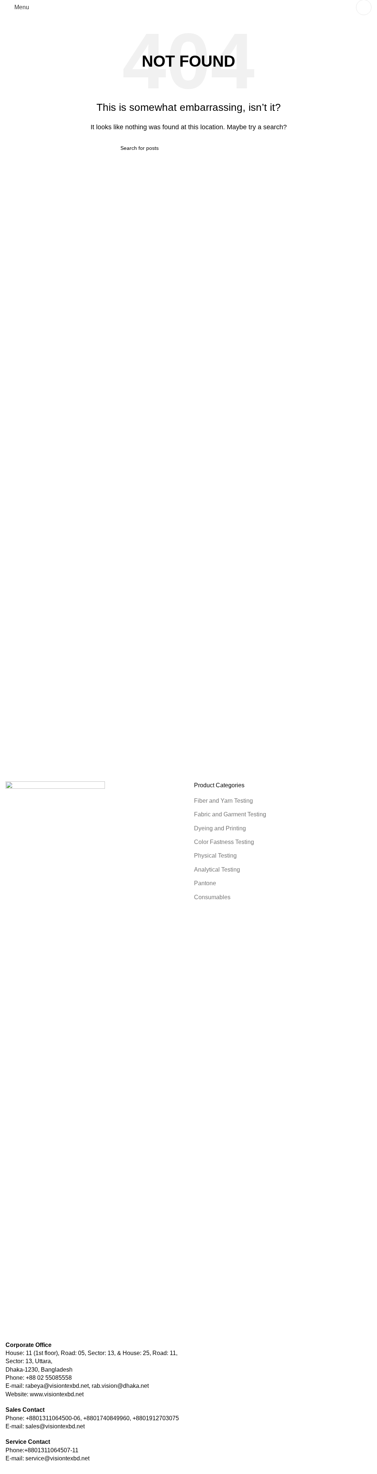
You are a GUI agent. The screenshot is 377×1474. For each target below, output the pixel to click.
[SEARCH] (253, 148)
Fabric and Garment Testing (230, 814)
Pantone (205, 883)
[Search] (363, 7)
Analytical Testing (217, 869)
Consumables (212, 897)
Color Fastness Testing (224, 842)
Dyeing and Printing (220, 828)
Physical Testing (215, 855)
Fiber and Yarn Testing (223, 801)
